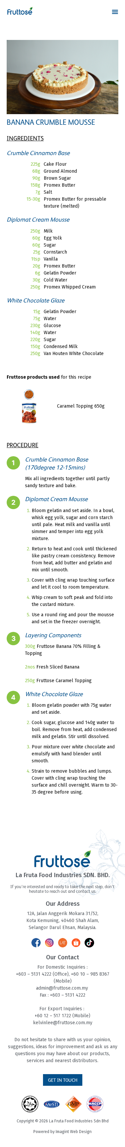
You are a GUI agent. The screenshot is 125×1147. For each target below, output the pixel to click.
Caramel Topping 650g (81, 406)
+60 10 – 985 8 (86, 974)
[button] (115, 11)
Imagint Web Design (74, 1131)
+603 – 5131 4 (30, 974)
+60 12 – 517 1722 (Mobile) (62, 1016)
